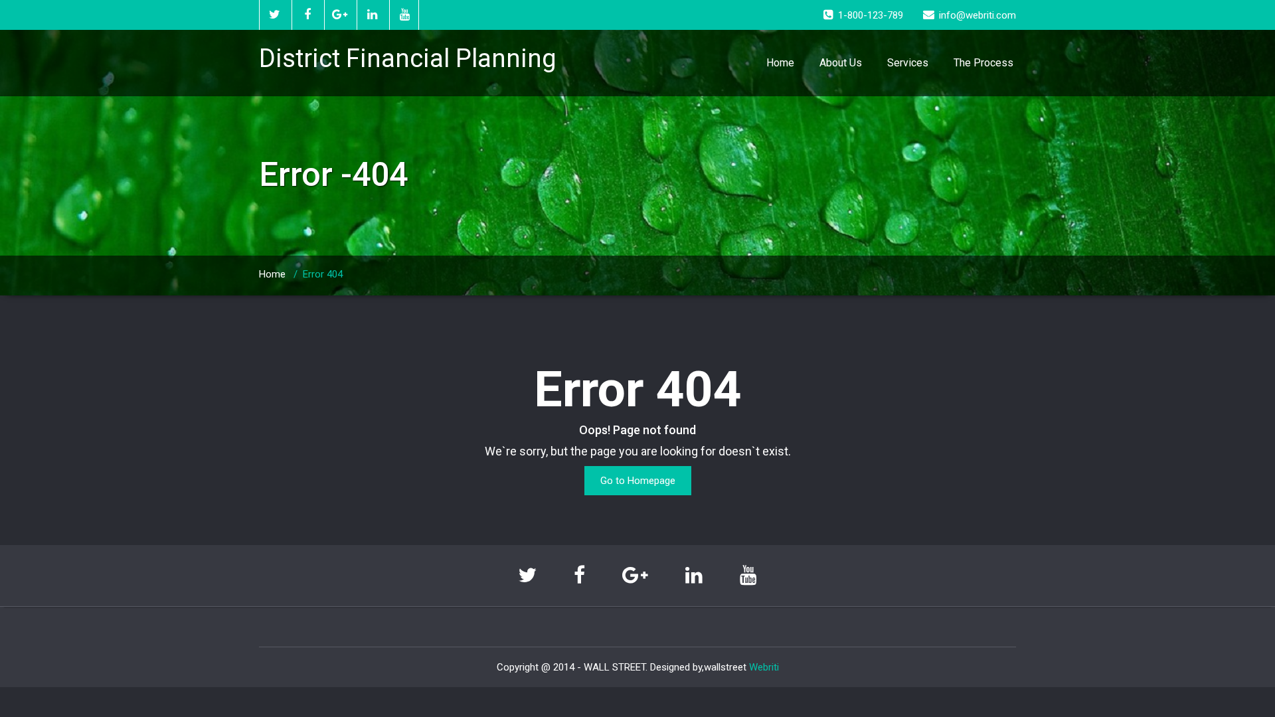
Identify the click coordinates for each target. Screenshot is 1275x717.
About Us (840, 62)
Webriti (764, 667)
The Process (983, 62)
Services (907, 62)
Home (780, 62)
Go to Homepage (637, 481)
